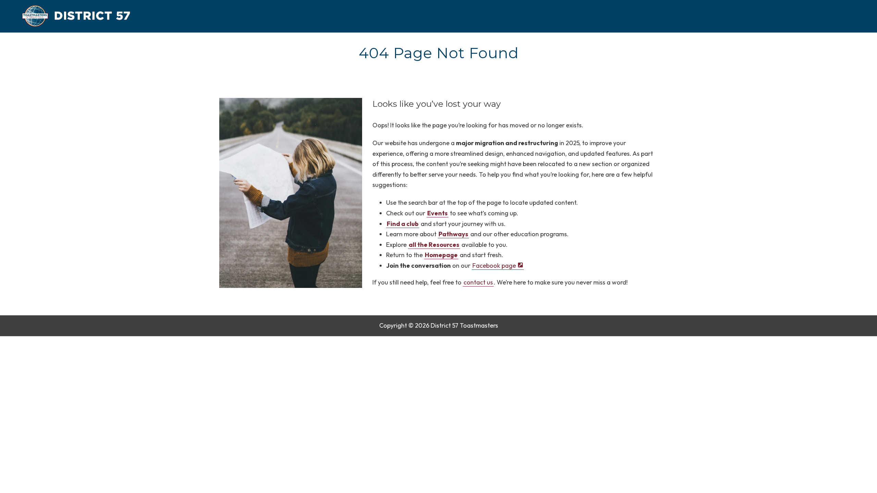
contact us (478, 282)
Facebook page (494, 265)
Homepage (441, 255)
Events (437, 213)
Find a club (403, 224)
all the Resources (434, 245)
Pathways (453, 234)
